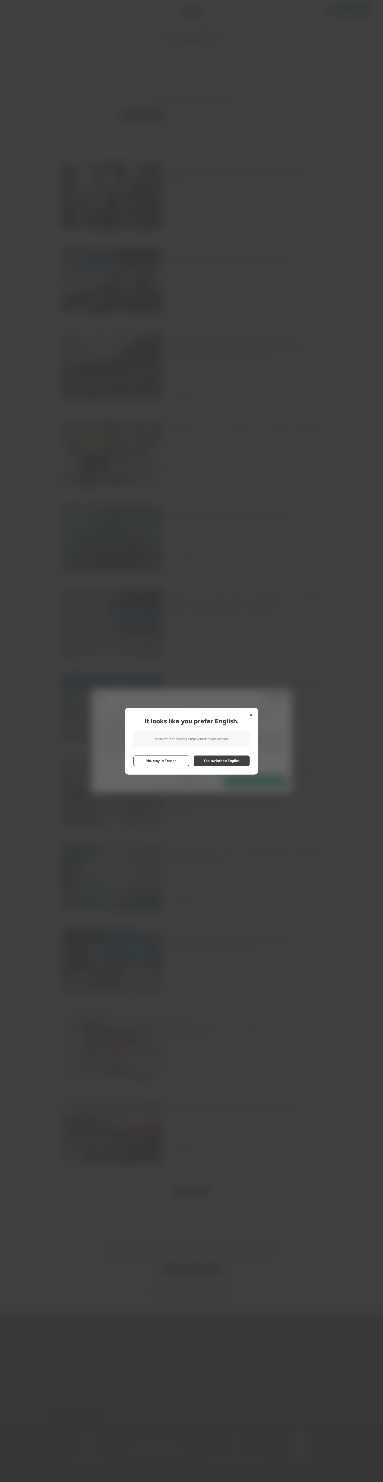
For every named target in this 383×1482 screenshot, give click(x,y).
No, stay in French (161, 761)
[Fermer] (250, 714)
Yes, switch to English (221, 761)
